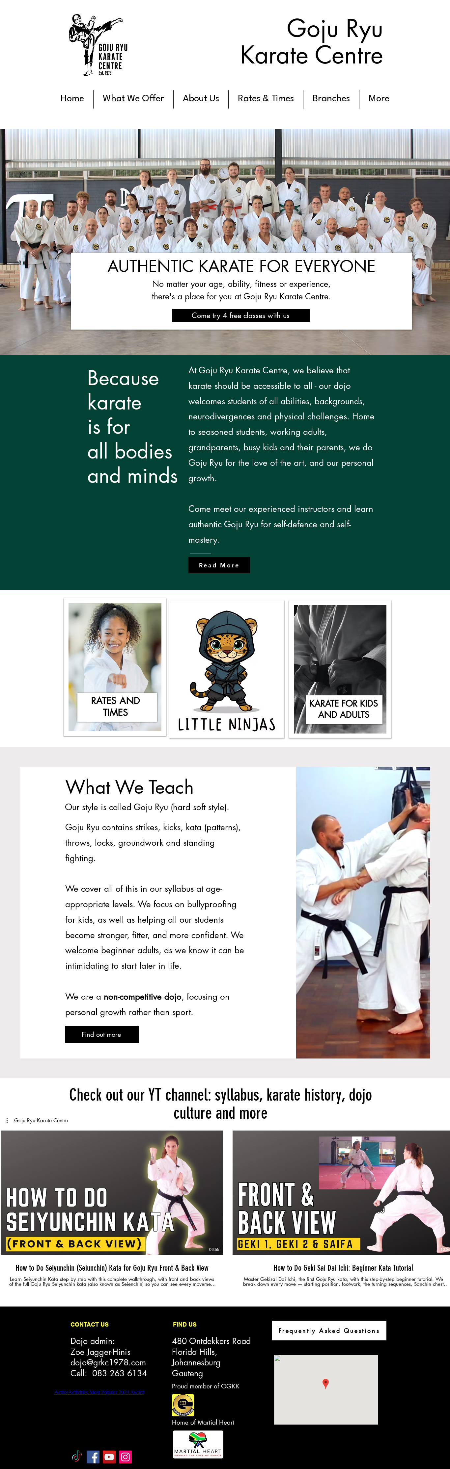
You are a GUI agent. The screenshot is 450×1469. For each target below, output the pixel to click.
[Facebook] (93, 1457)
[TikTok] (76, 1457)
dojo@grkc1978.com (108, 1362)
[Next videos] (441, 1191)
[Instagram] (125, 1457)
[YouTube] (109, 1457)
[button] (37, 1121)
